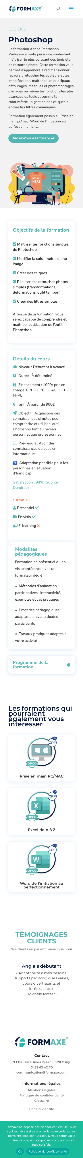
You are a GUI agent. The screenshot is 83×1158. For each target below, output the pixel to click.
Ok (20, 1151)
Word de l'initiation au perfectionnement (41, 885)
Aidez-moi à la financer (33, 138)
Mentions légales (41, 1090)
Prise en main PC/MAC (42, 776)
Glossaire (41, 1101)
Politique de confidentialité (41, 1095)
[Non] (77, 1139)
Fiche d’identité (41, 1109)
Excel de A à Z (41, 830)
